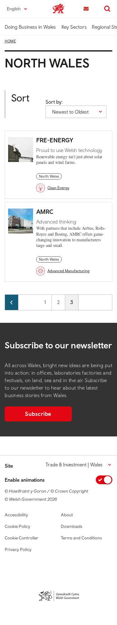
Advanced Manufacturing (68, 271)
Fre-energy (54, 140)
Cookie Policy (17, 526)
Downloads (71, 526)
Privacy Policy (18, 549)
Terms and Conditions (81, 537)
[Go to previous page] (11, 302)
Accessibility (16, 514)
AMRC (44, 211)
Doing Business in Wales (30, 27)
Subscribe (38, 414)
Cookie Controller (21, 537)
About (67, 514)
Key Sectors (74, 27)
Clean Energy (58, 188)
